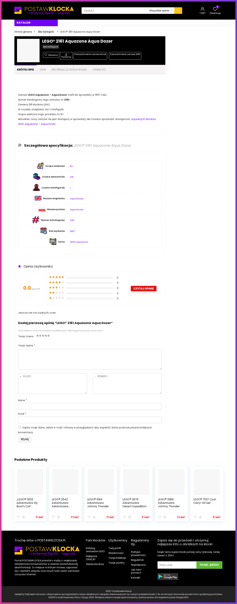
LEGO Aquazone (79, 242)
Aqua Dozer (76, 198)
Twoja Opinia (26, 345)
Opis (43, 70)
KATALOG (24, 23)
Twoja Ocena (25, 336)
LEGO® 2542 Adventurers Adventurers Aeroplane (60, 504)
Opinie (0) (99, 70)
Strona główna (23, 31)
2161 (72, 220)
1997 (72, 231)
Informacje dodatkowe (69, 70)
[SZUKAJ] (178, 10)
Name (22, 400)
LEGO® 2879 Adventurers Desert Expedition (134, 502)
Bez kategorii (46, 31)
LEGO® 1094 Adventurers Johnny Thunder (98, 502)
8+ (71, 166)
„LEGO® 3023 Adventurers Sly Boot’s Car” (27, 502)
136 (72, 177)
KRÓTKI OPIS (25, 70)
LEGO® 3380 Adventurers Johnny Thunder (169, 502)
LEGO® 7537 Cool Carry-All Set (204, 501)
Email (22, 414)
